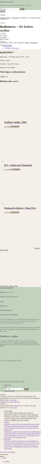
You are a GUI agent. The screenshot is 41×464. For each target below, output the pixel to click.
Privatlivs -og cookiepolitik (9, 314)
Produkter (3, 37)
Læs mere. (13, 400)
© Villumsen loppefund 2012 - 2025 (12, 381)
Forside (2, 15)
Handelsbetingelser (6, 310)
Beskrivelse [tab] (8, 46)
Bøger (8, 18)
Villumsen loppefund (7, 2)
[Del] (5, 454)
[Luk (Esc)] (7, 454)
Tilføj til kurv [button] (15, 127)
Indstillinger (4, 402)
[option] (22, 461)
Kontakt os (3, 306)
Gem (2, 452)
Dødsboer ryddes (6, 45)
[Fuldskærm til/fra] (3, 454)
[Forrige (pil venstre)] (1, 456)
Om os (2, 23)
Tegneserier (15, 18)
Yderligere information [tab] (11, 48)
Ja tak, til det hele (14, 402)
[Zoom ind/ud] (1, 454)
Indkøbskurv (9, 391)
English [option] (6, 461)
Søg (22, 9)
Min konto (7, 385)
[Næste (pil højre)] (3, 456)
